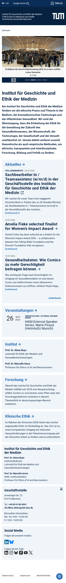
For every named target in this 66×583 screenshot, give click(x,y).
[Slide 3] (39, 80)
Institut (11, 344)
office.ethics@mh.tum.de (20, 507)
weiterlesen (55, 298)
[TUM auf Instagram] (11, 553)
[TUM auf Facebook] (21, 553)
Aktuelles (13, 164)
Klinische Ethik (17, 416)
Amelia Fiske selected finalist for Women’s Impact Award (31, 226)
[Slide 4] (44, 80)
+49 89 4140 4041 (18, 504)
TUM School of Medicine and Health (18, 17)
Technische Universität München (17, 19)
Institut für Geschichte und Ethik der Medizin (22, 14)
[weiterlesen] (11, 213)
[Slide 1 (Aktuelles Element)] (27, 80)
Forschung (14, 379)
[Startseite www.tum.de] (58, 15)
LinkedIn (6, 542)
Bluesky (11, 542)
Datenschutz (7, 575)
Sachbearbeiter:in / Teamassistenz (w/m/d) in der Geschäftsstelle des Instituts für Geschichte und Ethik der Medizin (31, 183)
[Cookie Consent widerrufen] (59, 576)
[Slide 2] (33, 80)
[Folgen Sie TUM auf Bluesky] (16, 553)
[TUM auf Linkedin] (6, 553)
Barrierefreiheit (43, 575)
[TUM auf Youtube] (26, 553)
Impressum (25, 575)
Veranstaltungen (19, 310)
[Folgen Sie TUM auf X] (31, 553)
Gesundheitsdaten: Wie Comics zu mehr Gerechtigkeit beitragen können (33, 264)
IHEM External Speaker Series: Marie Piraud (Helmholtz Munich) (41, 325)
